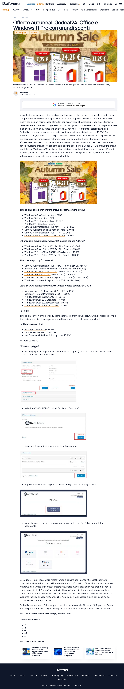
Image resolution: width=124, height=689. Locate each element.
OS (98, 4)
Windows (34, 33)
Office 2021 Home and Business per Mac (44, 229)
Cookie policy (57, 675)
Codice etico (99, 675)
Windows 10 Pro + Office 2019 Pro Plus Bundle (47, 249)
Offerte (40, 4)
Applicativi (62, 4)
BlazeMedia (58, 686)
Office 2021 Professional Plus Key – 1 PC (44, 226)
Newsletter (62, 679)
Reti (84, 4)
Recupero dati (49, 10)
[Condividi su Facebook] (25, 625)
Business (31, 4)
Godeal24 (89, 145)
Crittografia (104, 10)
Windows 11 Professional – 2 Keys (41, 277)
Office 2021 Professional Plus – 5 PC (42, 265)
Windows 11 (27, 10)
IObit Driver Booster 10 (36, 332)
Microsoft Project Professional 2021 (42, 293)
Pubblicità (107, 4)
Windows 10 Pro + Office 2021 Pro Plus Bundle (47, 246)
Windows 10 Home (33, 218)
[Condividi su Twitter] (25, 628)
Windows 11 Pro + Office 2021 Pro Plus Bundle (47, 252)
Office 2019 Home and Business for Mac (44, 235)
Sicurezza (74, 4)
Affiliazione (112, 675)
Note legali (85, 675)
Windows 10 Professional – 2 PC (40, 271)
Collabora (33, 675)
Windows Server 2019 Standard (40, 299)
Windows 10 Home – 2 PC (37, 274)
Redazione (24, 93)
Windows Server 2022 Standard (40, 296)
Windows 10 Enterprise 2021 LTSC (41, 305)
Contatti (22, 675)
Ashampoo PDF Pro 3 (35, 329)
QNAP (37, 10)
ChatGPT (16, 10)
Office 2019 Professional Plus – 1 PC (42, 232)
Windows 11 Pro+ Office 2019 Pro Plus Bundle (47, 255)
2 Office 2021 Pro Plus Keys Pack (40, 268)
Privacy (75, 10)
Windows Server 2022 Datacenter (42, 302)
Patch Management (89, 10)
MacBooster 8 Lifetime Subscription (43, 335)
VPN (59, 10)
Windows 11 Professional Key (39, 220)
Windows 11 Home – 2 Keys (37, 280)
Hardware (50, 4)
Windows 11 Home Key (35, 223)
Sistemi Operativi (21, 33)
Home (16, 18)
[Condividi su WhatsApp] (25, 636)
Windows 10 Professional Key (39, 215)
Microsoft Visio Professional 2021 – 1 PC (44, 291)
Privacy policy (72, 675)
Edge (66, 10)
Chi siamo (11, 675)
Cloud (91, 4)
